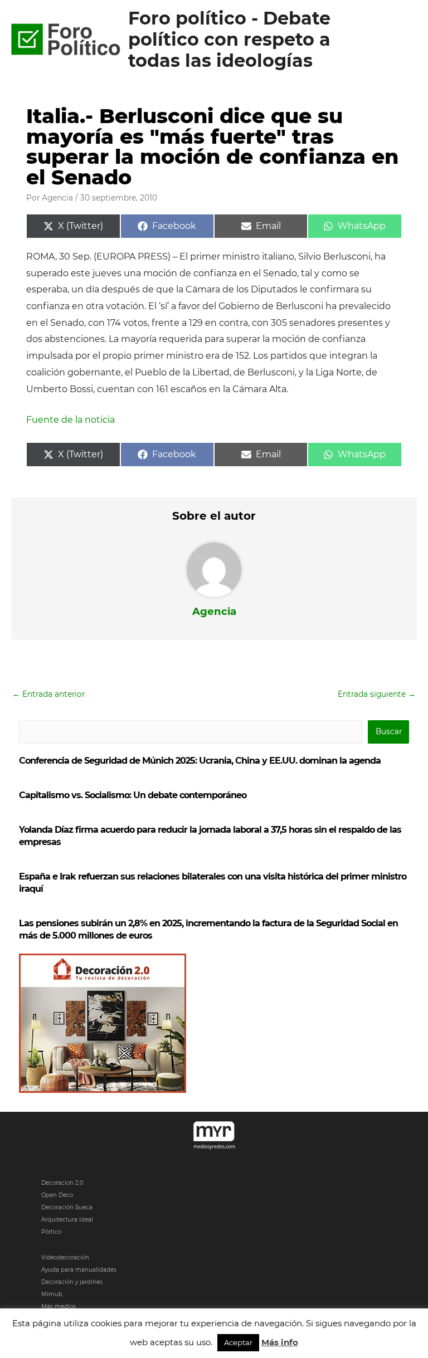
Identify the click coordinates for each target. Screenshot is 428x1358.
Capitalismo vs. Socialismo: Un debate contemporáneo (132, 795)
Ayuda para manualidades (78, 1269)
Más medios (58, 1306)
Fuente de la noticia (70, 419)
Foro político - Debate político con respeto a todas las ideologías (229, 39)
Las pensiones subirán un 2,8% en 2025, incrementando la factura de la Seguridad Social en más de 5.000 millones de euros (208, 929)
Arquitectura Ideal (67, 1219)
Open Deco (57, 1195)
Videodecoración (65, 1257)
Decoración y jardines (72, 1282)
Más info (279, 1342)
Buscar (389, 731)
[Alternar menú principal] (406, 39)
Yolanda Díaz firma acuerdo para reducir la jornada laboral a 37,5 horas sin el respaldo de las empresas (210, 835)
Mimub (51, 1294)
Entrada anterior (48, 694)
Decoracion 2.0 (62, 1182)
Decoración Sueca (67, 1207)
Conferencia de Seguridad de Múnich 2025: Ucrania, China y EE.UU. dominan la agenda (200, 760)
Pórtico (51, 1231)
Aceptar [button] (238, 1342)
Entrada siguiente (377, 694)
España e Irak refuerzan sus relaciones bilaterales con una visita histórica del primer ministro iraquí (212, 882)
